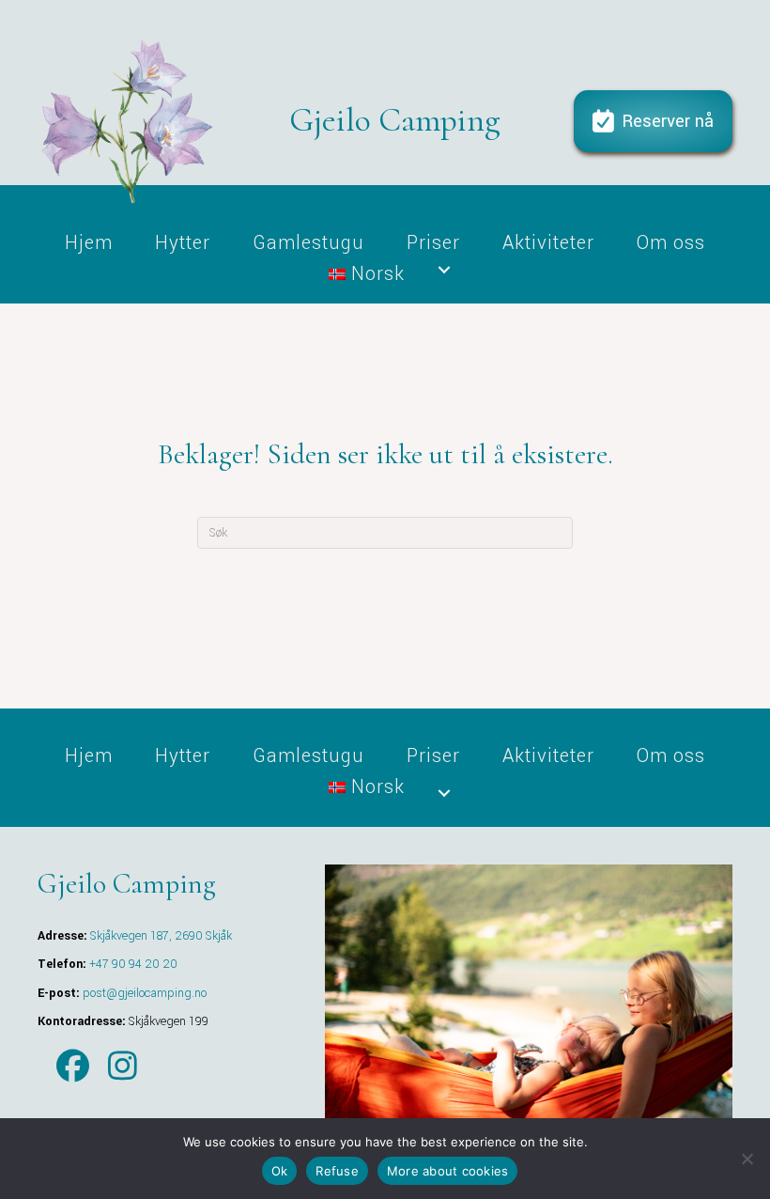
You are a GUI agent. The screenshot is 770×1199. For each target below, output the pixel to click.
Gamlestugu (308, 241)
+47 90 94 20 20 (133, 964)
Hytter (182, 241)
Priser (433, 241)
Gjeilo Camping (394, 120)
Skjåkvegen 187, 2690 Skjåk (161, 935)
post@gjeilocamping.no (145, 993)
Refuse (337, 1170)
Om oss (671, 241)
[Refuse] (746, 1158)
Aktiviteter (548, 241)
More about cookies (448, 1170)
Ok (279, 1170)
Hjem (89, 241)
